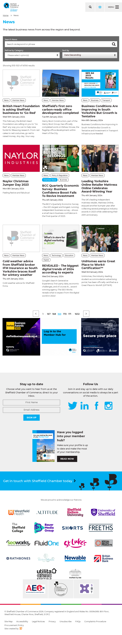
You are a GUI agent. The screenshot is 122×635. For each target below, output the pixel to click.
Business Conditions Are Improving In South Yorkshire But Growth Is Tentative (99, 111)
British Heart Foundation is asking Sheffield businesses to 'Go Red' (21, 109)
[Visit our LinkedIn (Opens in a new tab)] (84, 406)
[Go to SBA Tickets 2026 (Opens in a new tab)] (21, 354)
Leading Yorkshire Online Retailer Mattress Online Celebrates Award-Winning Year (99, 186)
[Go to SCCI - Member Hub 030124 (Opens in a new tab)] (60, 354)
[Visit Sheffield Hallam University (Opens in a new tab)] (75, 512)
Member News (18, 100)
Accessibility (22, 621)
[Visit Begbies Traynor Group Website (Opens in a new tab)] (60, 588)
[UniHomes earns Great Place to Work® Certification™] (100, 238)
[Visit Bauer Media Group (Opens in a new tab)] (44, 527)
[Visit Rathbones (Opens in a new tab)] (18, 558)
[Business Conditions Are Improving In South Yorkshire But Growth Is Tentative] (100, 83)
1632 (77, 314)
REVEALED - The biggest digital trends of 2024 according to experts (60, 269)
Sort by (65, 50)
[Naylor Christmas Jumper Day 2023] (21, 158)
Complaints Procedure (95, 621)
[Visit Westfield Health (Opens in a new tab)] (19, 512)
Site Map (8, 621)
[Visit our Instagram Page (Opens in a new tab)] (108, 406)
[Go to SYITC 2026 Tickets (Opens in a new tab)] (100, 354)
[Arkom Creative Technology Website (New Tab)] (20, 628)
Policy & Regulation (60, 175)
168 (54, 314)
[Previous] (36, 314)
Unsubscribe (65, 621)
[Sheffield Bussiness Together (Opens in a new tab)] (86, 588)
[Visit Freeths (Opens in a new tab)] (101, 527)
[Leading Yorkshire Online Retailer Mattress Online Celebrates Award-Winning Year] (100, 158)
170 (65, 314)
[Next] (86, 314)
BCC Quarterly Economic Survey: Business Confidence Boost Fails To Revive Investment (60, 191)
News (16, 15)
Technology (56, 255)
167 (49, 314)
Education (69, 255)
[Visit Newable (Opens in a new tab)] (75, 558)
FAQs (78, 621)
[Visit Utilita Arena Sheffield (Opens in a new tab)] (47, 573)
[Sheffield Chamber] (11, 7)
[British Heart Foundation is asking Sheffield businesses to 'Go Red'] (21, 83)
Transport (106, 100)
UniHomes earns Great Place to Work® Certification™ (98, 265)
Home (5, 15)
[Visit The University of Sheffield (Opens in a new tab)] (103, 512)
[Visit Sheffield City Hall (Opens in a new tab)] (75, 573)
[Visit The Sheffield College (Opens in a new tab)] (18, 527)
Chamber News (50, 180)
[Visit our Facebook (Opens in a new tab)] (96, 406)
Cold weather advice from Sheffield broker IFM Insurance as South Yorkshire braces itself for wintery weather (20, 268)
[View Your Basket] (99, 7)
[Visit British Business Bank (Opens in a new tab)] (104, 558)
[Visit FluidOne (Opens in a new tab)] (47, 543)
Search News (11, 39)
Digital (46, 260)
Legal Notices (38, 621)
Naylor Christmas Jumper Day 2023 (16, 183)
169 (59, 314)
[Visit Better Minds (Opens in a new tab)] (46, 558)
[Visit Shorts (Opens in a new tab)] (73, 527)
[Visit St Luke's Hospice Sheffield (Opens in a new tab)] (75, 543)
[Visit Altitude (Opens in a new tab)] (47, 512)
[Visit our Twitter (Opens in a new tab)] (72, 406)
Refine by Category (14, 50)
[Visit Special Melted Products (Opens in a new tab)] (104, 543)
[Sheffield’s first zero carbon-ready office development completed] (60, 83)
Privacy (52, 621)
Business (94, 100)
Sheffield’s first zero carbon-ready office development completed (60, 109)
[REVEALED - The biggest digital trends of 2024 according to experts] (60, 238)
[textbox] (33, 55)
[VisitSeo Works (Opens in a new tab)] (18, 543)
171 (69, 314)
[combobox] (32, 55)
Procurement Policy (14, 625)
